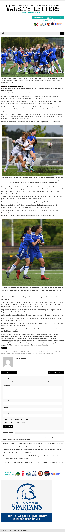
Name (6, 401)
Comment (7, 385)
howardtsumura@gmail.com (40, 345)
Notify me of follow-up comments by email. (19, 419)
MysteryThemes (31, 530)
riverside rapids (31, 353)
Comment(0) (27, 93)
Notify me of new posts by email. (15, 422)
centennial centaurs (24, 351)
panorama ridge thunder (20, 353)
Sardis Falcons (38, 353)
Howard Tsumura (16, 93)
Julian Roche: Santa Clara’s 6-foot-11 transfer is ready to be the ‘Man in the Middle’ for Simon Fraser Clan (10, 373)
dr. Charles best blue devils (36, 351)
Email (6, 407)
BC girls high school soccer (12, 351)
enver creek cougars (48, 351)
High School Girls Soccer (16, 86)
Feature (4, 86)
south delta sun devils (48, 353)
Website (6, 413)
